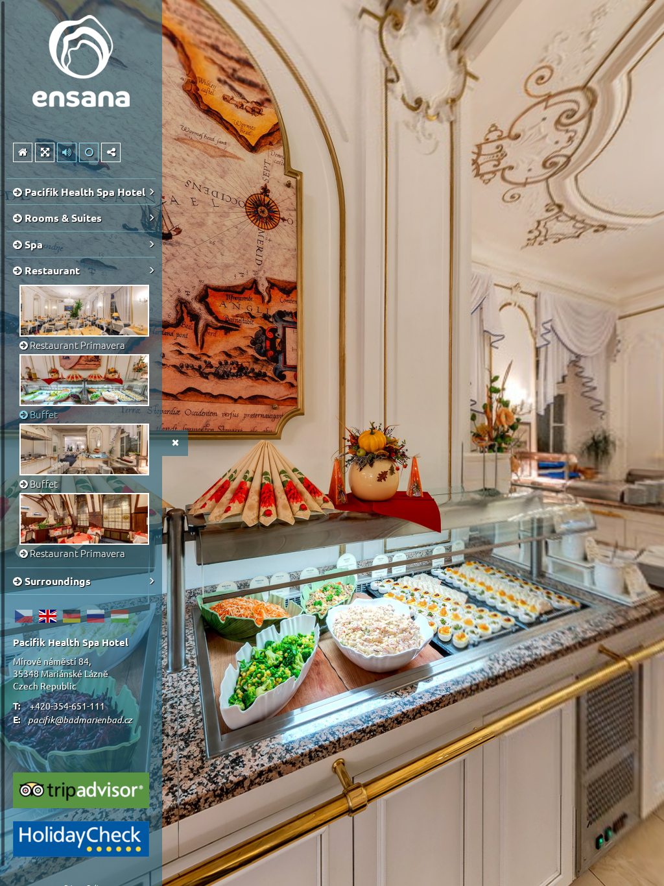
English (47, 616)
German (71, 616)
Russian (95, 616)
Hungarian (119, 616)
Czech (23, 616)
